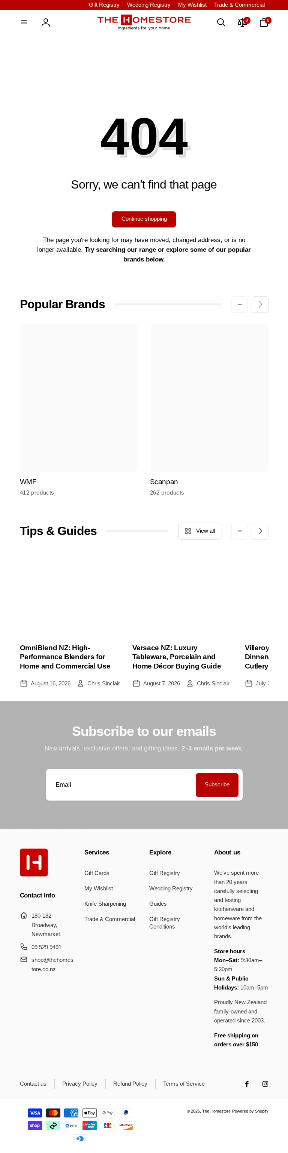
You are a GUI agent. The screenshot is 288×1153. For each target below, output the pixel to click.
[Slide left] (239, 304)
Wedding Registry (149, 4)
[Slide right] (260, 304)
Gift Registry (104, 4)
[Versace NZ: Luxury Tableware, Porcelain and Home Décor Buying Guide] (183, 594)
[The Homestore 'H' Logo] (34, 874)
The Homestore (216, 1111)
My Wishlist (192, 4)
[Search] (221, 22)
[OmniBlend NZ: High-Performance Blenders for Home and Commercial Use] (71, 594)
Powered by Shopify (250, 1111)
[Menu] (24, 22)
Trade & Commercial (239, 4)
